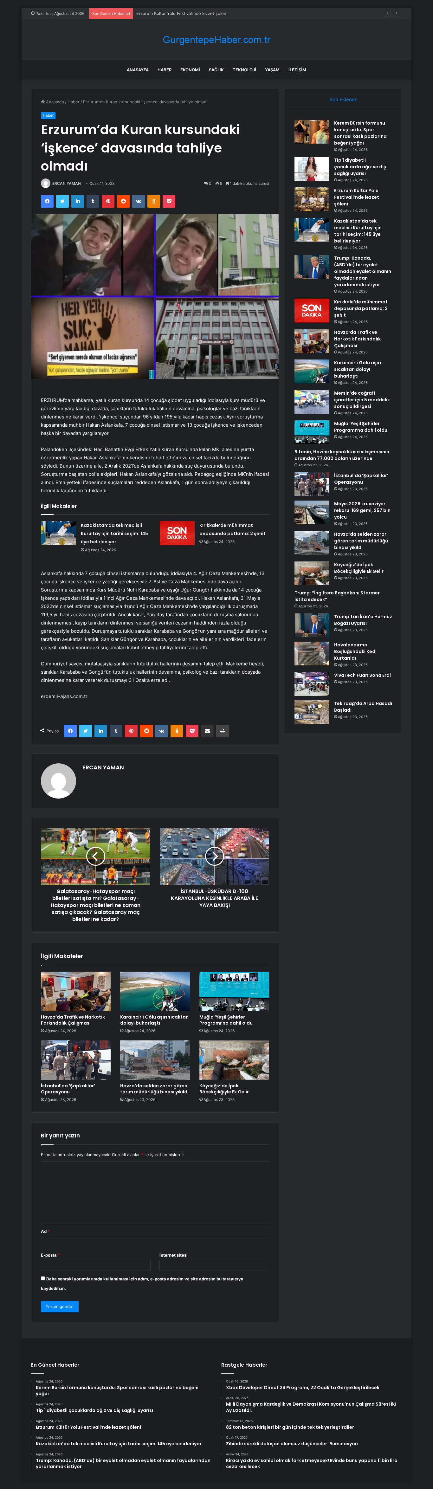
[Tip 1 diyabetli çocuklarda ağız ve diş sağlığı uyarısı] (311, 169)
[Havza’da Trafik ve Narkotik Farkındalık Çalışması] (76, 991)
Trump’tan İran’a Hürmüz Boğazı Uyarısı (363, 619)
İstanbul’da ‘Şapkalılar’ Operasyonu (68, 1089)
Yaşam (272, 69)
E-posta (50, 1255)
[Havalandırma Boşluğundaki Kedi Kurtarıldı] (311, 653)
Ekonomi (190, 69)
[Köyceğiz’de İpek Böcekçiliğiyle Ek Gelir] (234, 1060)
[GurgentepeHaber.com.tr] (216, 40)
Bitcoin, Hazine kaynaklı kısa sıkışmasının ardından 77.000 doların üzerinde (341, 455)
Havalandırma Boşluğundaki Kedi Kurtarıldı (355, 651)
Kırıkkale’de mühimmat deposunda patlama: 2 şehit (361, 308)
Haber (164, 69)
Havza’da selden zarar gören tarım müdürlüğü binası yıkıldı (154, 1089)
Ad (45, 1231)
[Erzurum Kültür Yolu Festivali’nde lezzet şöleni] (311, 199)
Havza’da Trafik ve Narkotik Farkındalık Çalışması (73, 1020)
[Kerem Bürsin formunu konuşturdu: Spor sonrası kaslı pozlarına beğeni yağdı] (311, 132)
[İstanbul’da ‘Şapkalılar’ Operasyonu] (76, 1060)
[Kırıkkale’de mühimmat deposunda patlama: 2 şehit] (177, 533)
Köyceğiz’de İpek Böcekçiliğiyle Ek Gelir (224, 1089)
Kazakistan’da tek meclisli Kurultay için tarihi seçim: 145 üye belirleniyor (114, 533)
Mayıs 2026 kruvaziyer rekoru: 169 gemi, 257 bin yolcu (362, 510)
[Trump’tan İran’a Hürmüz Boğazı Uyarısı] (311, 625)
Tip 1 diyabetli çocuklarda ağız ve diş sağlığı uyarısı (360, 167)
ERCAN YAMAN (66, 183)
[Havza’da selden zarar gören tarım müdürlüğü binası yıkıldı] (155, 1060)
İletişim (297, 69)
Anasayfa (138, 69)
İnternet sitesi (173, 1255)
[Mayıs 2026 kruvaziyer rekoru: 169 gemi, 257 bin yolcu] (311, 512)
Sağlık (216, 69)
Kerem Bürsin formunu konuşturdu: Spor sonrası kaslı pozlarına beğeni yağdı (360, 133)
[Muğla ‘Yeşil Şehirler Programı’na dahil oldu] (234, 991)
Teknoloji (244, 69)
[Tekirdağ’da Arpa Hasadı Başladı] (311, 712)
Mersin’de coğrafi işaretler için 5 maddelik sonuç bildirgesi (362, 400)
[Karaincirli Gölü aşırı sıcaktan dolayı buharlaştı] (155, 991)
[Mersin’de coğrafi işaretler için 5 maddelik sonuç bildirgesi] (311, 402)
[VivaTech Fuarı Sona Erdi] (311, 684)
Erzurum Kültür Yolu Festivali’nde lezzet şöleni (181, 13)
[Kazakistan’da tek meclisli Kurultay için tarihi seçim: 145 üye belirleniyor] (58, 533)
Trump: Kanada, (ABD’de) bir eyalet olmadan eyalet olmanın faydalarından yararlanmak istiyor (362, 271)
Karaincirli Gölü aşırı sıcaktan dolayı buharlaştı (154, 1020)
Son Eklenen (343, 99)
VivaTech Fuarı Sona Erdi (362, 675)
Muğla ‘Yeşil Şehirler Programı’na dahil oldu (226, 1020)
